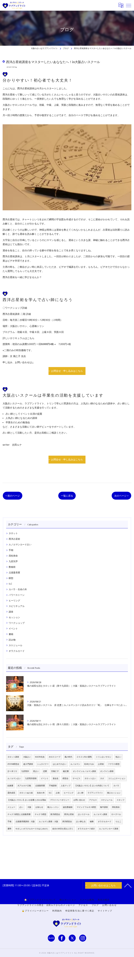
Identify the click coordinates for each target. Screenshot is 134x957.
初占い (118, 757)
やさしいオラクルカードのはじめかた (32, 828)
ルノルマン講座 (100, 814)
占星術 (101, 764)
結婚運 (10, 785)
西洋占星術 (14, 538)
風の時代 (68, 757)
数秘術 (12, 566)
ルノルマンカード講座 (108, 828)
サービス (76, 778)
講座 (11, 611)
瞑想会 (65, 778)
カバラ (116, 785)
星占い (36, 771)
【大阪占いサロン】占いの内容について (92, 785)
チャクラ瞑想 (40, 814)
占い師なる (81, 821)
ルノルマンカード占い (20, 544)
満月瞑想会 (67, 821)
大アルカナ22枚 (24, 785)
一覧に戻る (67, 495)
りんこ (118, 821)
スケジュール (15, 645)
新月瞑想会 (55, 814)
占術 (58, 793)
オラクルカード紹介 (86, 828)
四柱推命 (13, 555)
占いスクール (84, 814)
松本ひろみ (89, 764)
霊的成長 (11, 793)
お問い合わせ (79, 800)
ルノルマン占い (14, 778)
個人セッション (114, 793)
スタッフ (120, 800)
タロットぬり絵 (26, 793)
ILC (10, 583)
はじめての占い (59, 764)
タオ (102, 778)
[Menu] (128, 5)
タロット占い (90, 778)
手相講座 (53, 785)
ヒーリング (14, 600)
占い (21, 807)
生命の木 (41, 793)
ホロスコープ (54, 757)
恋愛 (45, 771)
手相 (11, 550)
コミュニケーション (116, 778)
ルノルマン (75, 764)
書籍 (11, 634)
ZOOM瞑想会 (13, 764)
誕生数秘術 (68, 807)
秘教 (92, 821)
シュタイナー (43, 764)
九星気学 (13, 561)
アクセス (93, 800)
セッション (14, 617)
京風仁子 (55, 771)
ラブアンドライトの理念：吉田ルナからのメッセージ (46, 905)
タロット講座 (13, 757)
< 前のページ (12, 495)
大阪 (29, 807)
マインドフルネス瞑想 (86, 807)
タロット (13, 533)
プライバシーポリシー (59, 800)
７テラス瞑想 (114, 764)
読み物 (12, 639)
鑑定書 (66, 771)
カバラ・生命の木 (18, 589)
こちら (30, 338)
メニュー (11, 807)
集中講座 (104, 807)
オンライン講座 (107, 771)
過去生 (55, 778)
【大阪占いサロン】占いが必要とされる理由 (27, 800)
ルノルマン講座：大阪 (48, 821)
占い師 (80, 793)
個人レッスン (53, 807)
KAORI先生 (40, 757)
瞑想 (11, 578)
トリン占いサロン (103, 757)
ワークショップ (17, 622)
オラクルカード (17, 650)
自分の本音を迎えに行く (62, 828)
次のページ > (121, 495)
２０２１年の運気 (84, 757)
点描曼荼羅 (14, 572)
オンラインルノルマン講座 (84, 771)
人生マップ (65, 785)
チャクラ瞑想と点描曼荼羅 (19, 814)
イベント (13, 628)
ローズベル (116, 814)
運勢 (9, 828)
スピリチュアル (17, 606)
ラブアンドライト (95, 793)
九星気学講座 (31, 778)
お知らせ (39, 807)
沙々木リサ (12, 771)
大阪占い (27, 757)
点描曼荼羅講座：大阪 (25, 821)
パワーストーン (17, 594)
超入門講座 (28, 764)
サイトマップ (105, 910)
